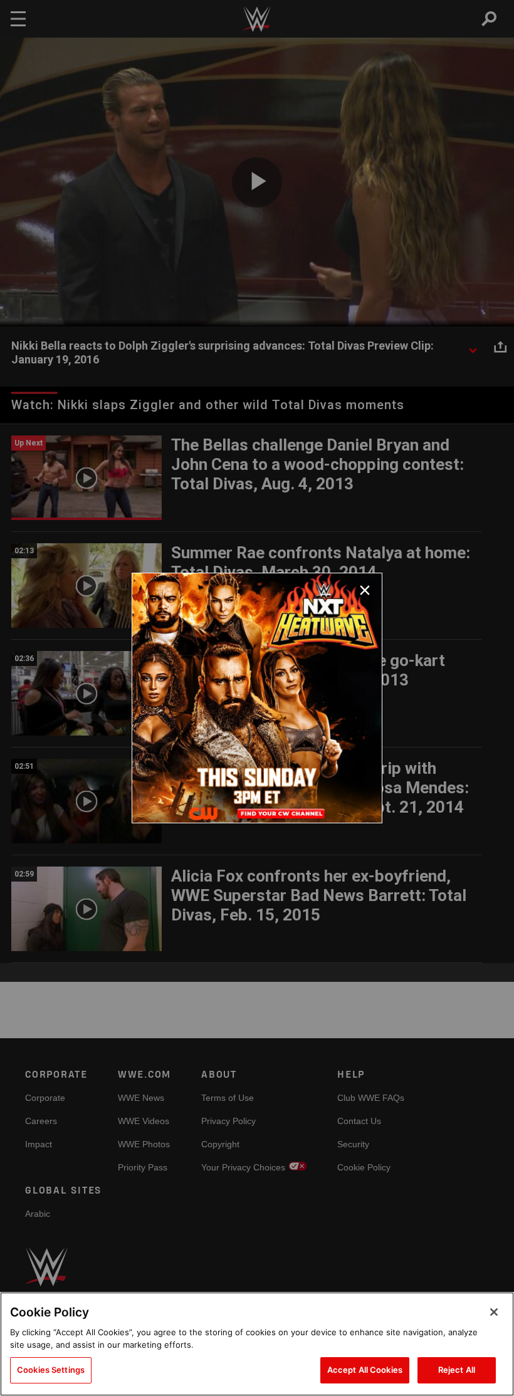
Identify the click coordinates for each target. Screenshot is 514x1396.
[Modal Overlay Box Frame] (257, 698)
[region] (257, 1344)
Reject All (456, 1370)
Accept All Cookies (364, 1370)
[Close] (494, 1312)
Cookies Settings (51, 1370)
